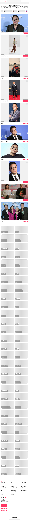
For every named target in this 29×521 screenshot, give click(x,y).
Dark (21, 483)
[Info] (7, 33)
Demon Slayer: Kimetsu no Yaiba (5, 487)
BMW (21, 494)
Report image (4, 510)
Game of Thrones (23, 482)
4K (11, 482)
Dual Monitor (22, 487)
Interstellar (2, 494)
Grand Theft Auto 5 (23, 486)
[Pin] (5, 33)
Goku (2, 491)
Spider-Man (12, 486)
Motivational (12, 483)
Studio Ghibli (3, 482)
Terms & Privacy (4, 508)
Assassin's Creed (13, 490)
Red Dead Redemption (14, 487)
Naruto (2, 483)
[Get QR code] (27, 36)
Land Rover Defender (24, 490)
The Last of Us (23, 491)
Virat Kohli (2, 490)
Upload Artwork (4, 506)
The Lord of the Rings (14, 491)
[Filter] (2, 11)
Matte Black (2, 486)
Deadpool (12, 494)
